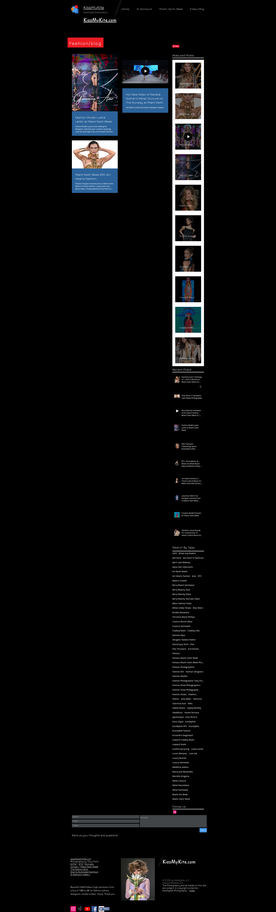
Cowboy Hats (193, 630)
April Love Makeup (181, 562)
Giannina (197, 698)
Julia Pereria (191, 717)
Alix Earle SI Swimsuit (193, 558)
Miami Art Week (180, 794)
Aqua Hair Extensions (182, 567)
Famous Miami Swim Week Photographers (188, 662)
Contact (74, 866)
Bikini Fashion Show (181, 603)
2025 (174, 553)
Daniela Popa (178, 635)
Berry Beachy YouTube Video (186, 598)
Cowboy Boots (179, 630)
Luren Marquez (179, 753)
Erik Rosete (193, 648)
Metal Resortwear (180, 785)
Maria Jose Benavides (182, 771)
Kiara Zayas (177, 721)
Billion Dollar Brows (181, 607)
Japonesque (178, 717)
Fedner (175, 698)
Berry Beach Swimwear (183, 585)
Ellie (192, 644)
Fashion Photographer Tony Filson (188, 680)
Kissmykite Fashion (181, 730)
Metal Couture (179, 780)
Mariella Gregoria (180, 776)
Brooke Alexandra (180, 612)
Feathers (192, 694)
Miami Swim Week (181, 799)
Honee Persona (191, 712)
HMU (190, 703)
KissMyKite (190, 721)
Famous (176, 653)
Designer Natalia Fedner (184, 639)
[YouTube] (87, 909)
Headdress (177, 712)
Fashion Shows (179, 694)
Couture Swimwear (181, 626)
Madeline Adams (180, 767)
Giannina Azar (179, 703)
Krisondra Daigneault (182, 735)
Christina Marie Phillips (183, 617)
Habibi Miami (178, 708)
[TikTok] (80, 909)
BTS (200, 576)
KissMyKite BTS (179, 726)
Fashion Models (179, 676)
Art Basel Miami (180, 571)
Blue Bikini (198, 607)
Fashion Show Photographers (186, 685)
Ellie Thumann (179, 648)
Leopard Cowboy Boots (183, 739)
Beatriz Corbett (179, 580)
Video (192, 890)
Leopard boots (179, 744)
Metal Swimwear (180, 789)
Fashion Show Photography (185, 689)
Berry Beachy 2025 (181, 589)
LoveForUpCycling (180, 749)
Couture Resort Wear (182, 621)
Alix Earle (176, 558)
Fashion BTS (178, 671)
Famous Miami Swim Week (185, 658)
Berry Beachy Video (181, 594)
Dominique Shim (180, 644)
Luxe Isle (193, 753)
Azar (194, 576)
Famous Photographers (183, 667)
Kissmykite (194, 726)
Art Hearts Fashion (181, 576)
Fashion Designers (194, 671)
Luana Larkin (197, 749)
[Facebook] (94, 909)
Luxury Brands (179, 758)
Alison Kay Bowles (187, 553)
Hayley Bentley (194, 708)
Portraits (89, 864)
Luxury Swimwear (180, 762)
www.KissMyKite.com (80, 859)
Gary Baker (186, 698)
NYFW (73, 864)
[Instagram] (174, 812)
